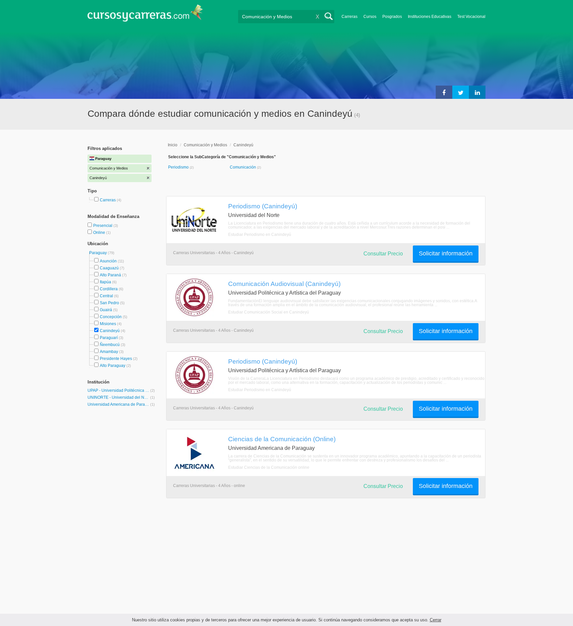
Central (106, 296)
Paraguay (98, 252)
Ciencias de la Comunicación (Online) (282, 439)
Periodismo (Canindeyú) (262, 206)
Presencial (103, 225)
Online (99, 232)
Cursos (369, 17)
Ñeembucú (110, 344)
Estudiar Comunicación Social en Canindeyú (268, 312)
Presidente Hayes (116, 358)
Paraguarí (109, 337)
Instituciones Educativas (429, 17)
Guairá (106, 310)
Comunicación (243, 167)
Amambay (109, 351)
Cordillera (109, 289)
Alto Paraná (110, 275)
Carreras (349, 17)
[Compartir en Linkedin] (477, 92)
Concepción (111, 316)
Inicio (172, 145)
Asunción (108, 261)
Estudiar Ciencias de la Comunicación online (268, 467)
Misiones (108, 323)
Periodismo (179, 167)
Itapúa (105, 282)
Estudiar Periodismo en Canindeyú (259, 234)
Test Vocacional (471, 17)
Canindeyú (110, 330)
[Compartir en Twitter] (460, 92)
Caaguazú (109, 268)
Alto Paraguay (112, 365)
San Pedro (109, 303)
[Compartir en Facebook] (444, 92)
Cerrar (435, 619)
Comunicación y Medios (205, 145)
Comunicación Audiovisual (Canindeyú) (284, 283)
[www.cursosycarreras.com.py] (145, 15)
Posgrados (392, 17)
